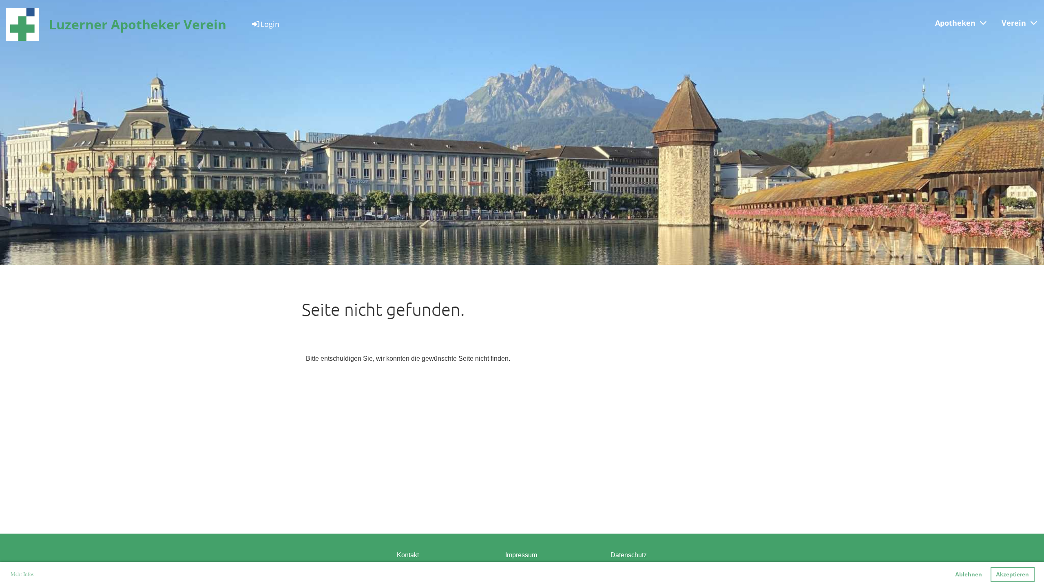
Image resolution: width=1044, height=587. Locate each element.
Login (270, 24)
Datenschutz (628, 555)
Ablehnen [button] (968, 574)
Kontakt (408, 555)
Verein (1014, 23)
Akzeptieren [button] (1012, 574)
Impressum (521, 555)
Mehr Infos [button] (22, 574)
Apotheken (955, 23)
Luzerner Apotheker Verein (137, 24)
